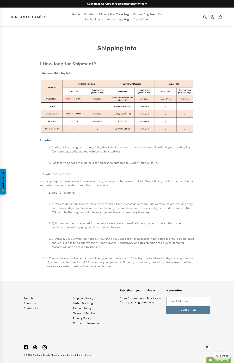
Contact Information (87, 323)
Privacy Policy (82, 318)
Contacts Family (27, 17)
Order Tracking (83, 303)
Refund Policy (82, 308)
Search (28, 298)
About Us (30, 303)
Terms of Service (84, 313)
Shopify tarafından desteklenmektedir (71, 355)
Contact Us (31, 308)
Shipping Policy (83, 298)
